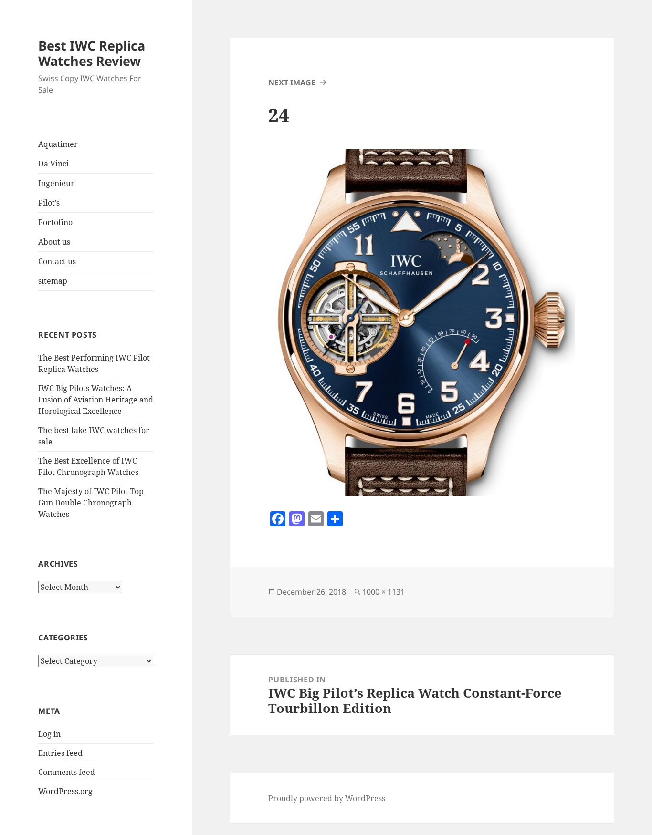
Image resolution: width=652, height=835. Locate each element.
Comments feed (66, 772)
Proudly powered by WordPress (326, 798)
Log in (49, 734)
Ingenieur (56, 183)
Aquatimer (58, 144)
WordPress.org (65, 791)
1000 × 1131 (383, 592)
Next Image (291, 82)
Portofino (55, 222)
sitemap (52, 281)
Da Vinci (53, 163)
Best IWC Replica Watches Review (91, 53)
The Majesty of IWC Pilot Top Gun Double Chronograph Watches (91, 502)
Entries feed (60, 753)
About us (54, 242)
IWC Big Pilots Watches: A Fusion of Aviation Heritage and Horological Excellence (95, 399)
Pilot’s (49, 202)
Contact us (57, 261)
